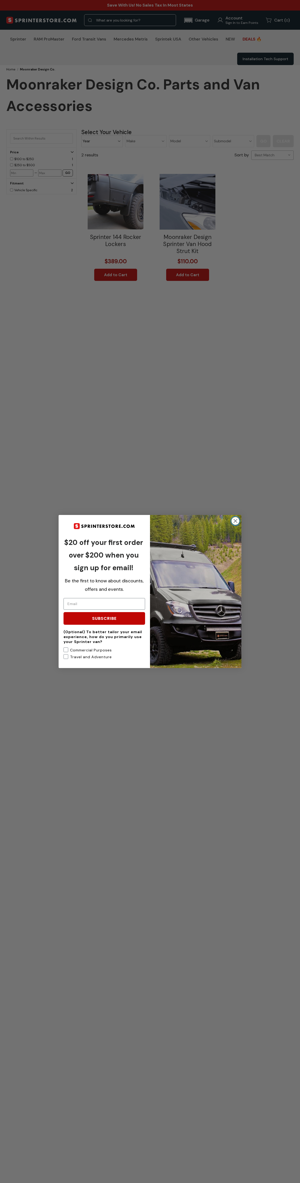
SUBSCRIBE (104, 618)
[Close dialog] (235, 521)
